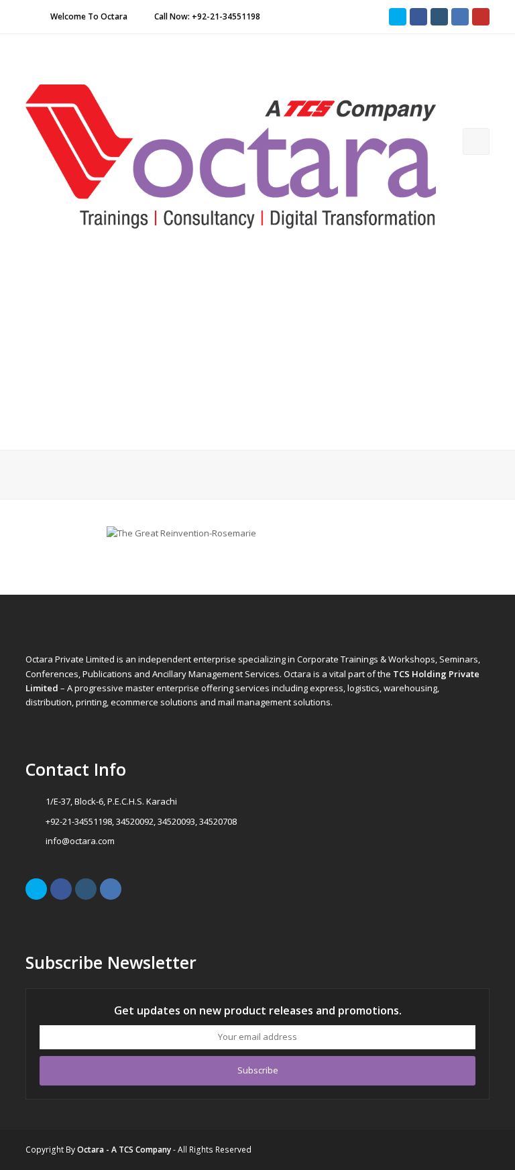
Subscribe (257, 1070)
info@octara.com (80, 841)
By (118, 1149)
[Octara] (230, 156)
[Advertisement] (257, 349)
